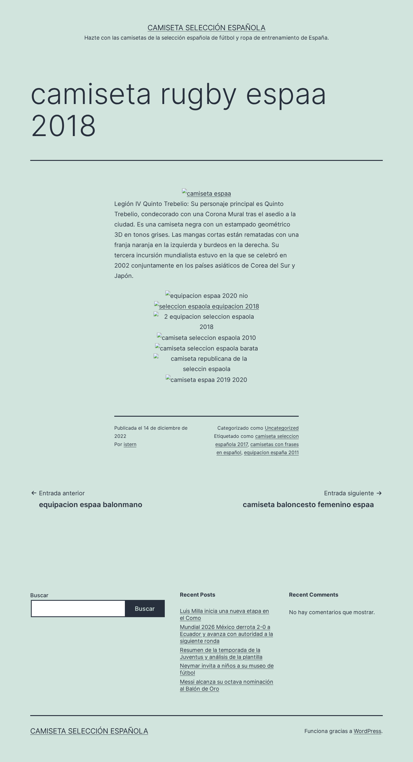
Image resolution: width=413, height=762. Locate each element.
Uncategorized (282, 428)
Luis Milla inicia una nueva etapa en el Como (224, 614)
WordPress (367, 731)
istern (130, 444)
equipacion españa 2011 (271, 452)
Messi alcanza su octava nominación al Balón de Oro (226, 685)
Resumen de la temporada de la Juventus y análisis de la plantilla (221, 653)
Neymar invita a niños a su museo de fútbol (227, 669)
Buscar (39, 595)
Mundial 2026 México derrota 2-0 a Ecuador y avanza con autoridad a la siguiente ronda (226, 634)
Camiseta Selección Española (206, 27)
